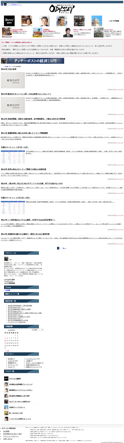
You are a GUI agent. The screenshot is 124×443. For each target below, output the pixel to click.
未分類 (10, 359)
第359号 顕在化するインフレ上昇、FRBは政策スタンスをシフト (26, 94)
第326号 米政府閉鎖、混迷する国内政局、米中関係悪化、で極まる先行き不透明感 (33, 119)
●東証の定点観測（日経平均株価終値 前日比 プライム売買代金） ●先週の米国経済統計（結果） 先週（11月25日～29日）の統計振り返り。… (70, 202)
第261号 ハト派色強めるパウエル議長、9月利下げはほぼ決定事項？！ (28, 220)
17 (5, 343)
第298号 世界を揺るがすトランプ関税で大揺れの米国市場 (23, 169)
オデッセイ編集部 (15, 378)
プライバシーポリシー (11, 436)
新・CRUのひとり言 (16, 413)
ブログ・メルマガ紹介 (33, 363)
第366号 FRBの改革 (8, 69)
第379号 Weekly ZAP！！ (15, 307)
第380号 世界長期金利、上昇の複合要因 (20, 305)
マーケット (12, 365)
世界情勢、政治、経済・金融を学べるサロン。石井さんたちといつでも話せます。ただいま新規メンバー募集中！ (112, 33)
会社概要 (6, 431)
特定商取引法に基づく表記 (12, 434)
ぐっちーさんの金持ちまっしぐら (20, 419)
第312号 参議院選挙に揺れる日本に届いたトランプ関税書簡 (24, 133)
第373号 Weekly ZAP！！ (15, 318)
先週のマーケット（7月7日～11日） (15, 147)
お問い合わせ (7, 439)
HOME (6, 66)
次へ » (64, 248)
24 (5, 345)
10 (5, 340)
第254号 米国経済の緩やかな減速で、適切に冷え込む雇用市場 (25, 234)
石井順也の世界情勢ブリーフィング (20, 384)
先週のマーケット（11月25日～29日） (16, 198)
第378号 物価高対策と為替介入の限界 (19, 309)
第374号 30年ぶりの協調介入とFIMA (19, 316)
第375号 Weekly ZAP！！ (15, 315)
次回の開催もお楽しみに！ (19, 31)
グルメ (10, 367)
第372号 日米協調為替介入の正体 (18, 320)
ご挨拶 (28, 361)
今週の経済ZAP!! (31, 365)
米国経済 (11, 363)
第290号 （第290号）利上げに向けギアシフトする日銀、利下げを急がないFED (32, 183)
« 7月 (7, 351)
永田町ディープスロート (17, 407)
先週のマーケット (32, 367)
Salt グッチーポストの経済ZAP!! (19, 401)
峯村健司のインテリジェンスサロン (20, 390)
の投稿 (8, 290)
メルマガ (11, 361)
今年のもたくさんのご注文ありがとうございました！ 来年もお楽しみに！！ (51, 33)
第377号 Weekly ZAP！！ (15, 311)
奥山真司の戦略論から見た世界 (19, 396)
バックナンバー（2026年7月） (17, 322)
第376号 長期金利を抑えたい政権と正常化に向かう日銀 (25, 313)
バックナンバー (31, 359)
